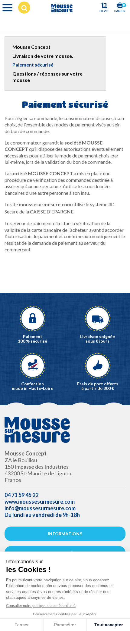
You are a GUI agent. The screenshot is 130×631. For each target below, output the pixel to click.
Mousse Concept (31, 47)
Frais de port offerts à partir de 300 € (97, 386)
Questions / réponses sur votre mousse (47, 77)
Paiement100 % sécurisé (32, 338)
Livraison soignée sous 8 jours (97, 338)
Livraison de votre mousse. (42, 56)
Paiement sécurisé (33, 64)
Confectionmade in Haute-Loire (32, 386)
